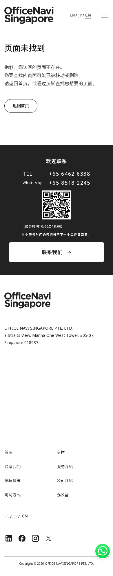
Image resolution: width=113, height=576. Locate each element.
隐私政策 (12, 480)
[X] (48, 538)
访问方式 (12, 494)
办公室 (63, 494)
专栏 (61, 452)
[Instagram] (35, 538)
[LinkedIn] (8, 538)
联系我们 (12, 466)
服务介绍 (65, 466)
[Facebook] (22, 538)
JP (80, 15)
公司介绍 (65, 480)
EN (72, 15)
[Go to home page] (29, 15)
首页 (8, 452)
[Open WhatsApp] (102, 551)
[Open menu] (105, 15)
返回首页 (21, 105)
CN (88, 15)
